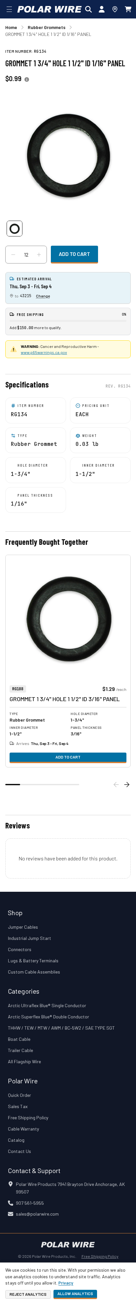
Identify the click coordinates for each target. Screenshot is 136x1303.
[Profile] (101, 9)
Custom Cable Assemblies (34, 972)
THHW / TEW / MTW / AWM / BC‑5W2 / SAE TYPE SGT (61, 1028)
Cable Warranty (23, 1129)
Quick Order (19, 1095)
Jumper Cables (23, 927)
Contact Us (19, 1151)
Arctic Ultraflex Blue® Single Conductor (47, 1005)
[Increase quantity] (39, 254)
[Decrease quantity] (13, 254)
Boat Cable (19, 1039)
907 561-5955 (30, 1203)
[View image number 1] (14, 228)
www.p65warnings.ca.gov (44, 352)
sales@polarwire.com (37, 1214)
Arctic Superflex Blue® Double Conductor (48, 1016)
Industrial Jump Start (29, 938)
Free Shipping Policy (28, 1117)
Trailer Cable (20, 1050)
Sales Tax (18, 1106)
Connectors (19, 949)
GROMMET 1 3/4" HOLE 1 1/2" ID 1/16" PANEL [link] (48, 34)
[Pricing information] (26, 79)
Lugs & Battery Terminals (33, 960)
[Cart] (128, 9)
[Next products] (127, 785)
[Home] (49, 9)
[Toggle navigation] (9, 9)
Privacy (65, 1283)
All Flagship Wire (24, 1061)
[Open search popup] (88, 9)
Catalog (16, 1140)
